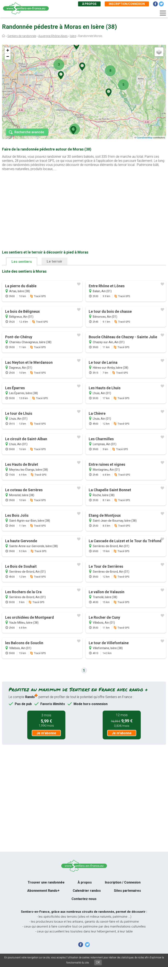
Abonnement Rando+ (43, 891)
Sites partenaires (127, 891)
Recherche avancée (29, 132)
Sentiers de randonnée (21, 36)
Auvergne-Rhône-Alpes (53, 36)
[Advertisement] (84, 204)
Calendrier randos (87, 891)
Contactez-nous (84, 899)
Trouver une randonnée (46, 882)
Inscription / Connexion (123, 882)
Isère (73, 36)
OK (98, 962)
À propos (89, 4)
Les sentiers (21, 261)
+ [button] (7, 50)
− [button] (7, 56)
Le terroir (54, 261)
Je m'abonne (46, 733)
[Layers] (158, 51)
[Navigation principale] (163, 13)
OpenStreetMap (144, 137)
